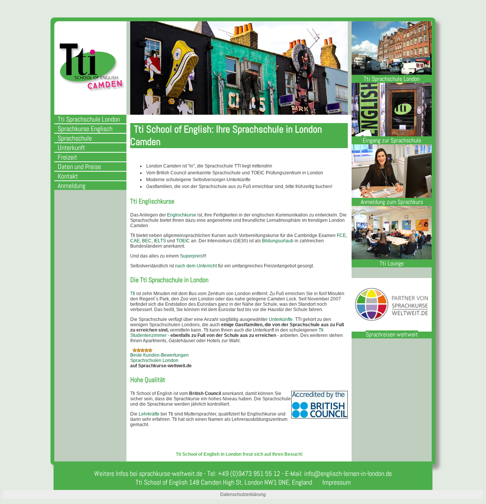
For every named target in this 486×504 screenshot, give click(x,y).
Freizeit (67, 157)
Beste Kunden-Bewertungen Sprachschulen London (159, 357)
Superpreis (191, 256)
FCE (341, 235)
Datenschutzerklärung (243, 494)
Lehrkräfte (149, 414)
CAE (135, 240)
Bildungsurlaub (277, 240)
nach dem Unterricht (196, 266)
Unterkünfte (281, 319)
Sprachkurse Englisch (85, 128)
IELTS (160, 240)
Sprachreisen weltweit (392, 334)
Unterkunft (71, 147)
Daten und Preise (79, 166)
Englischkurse (181, 215)
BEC (146, 240)
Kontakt (68, 176)
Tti (133, 293)
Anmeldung (71, 185)
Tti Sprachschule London (89, 119)
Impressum (336, 482)
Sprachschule (75, 138)
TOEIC (183, 240)
